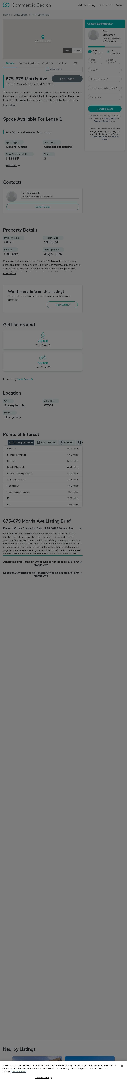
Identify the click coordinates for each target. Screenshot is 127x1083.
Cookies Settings (43, 1077)
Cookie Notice (19, 1071)
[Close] (122, 1065)
